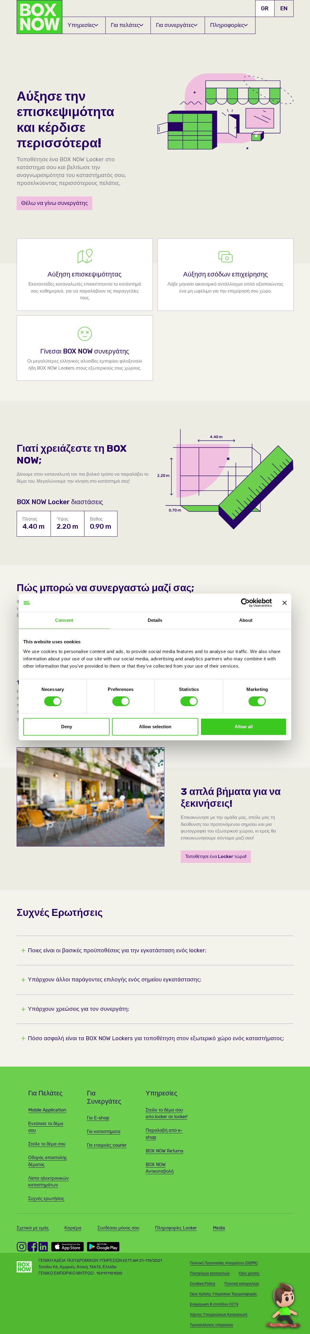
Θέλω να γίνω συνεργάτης (54, 202)
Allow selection (155, 726)
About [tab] (245, 620)
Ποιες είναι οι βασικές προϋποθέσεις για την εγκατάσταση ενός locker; (117, 950)
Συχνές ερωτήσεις (46, 1198)
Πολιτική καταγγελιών (241, 1284)
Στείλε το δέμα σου (46, 1144)
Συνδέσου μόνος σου (118, 1228)
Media (219, 1228)
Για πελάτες (125, 25)
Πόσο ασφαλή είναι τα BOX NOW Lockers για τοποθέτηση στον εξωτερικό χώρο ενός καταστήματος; (156, 1038)
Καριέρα (72, 1228)
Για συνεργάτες (175, 25)
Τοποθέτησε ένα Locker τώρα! (215, 856)
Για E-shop (98, 1118)
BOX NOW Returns (164, 1151)
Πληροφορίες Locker (176, 1228)
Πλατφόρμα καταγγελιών (210, 1273)
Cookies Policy (202, 1284)
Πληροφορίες (227, 25)
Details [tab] (155, 620)
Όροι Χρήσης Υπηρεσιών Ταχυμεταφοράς (223, 1294)
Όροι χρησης (249, 1273)
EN (284, 8)
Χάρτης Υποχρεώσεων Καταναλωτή (218, 1314)
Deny (66, 726)
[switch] (121, 701)
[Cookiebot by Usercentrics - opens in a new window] (245, 602)
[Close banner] (284, 603)
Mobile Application (47, 1110)
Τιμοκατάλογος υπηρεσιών (211, 1325)
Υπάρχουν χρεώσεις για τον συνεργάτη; (78, 1009)
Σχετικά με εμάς (33, 1228)
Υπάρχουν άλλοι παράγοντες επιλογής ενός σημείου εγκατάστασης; (114, 980)
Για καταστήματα (103, 1131)
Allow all (244, 726)
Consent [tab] (64, 620)
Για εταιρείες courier (107, 1145)
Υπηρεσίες (81, 25)
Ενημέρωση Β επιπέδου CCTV (214, 1304)
